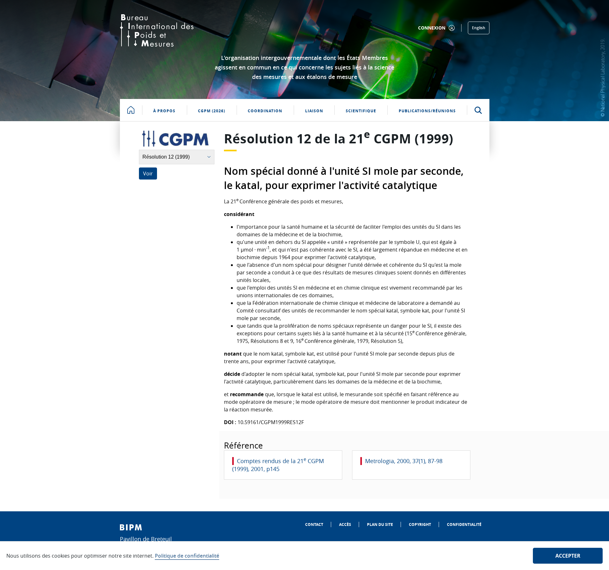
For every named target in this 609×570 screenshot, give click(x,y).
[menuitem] (314, 524)
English (478, 27)
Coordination (265, 111)
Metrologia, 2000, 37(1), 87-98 (403, 461)
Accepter (567, 555)
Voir (148, 173)
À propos (164, 111)
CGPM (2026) (211, 111)
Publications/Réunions (427, 111)
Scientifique (361, 111)
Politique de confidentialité (187, 555)
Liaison (314, 111)
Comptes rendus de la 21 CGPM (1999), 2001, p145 (278, 465)
